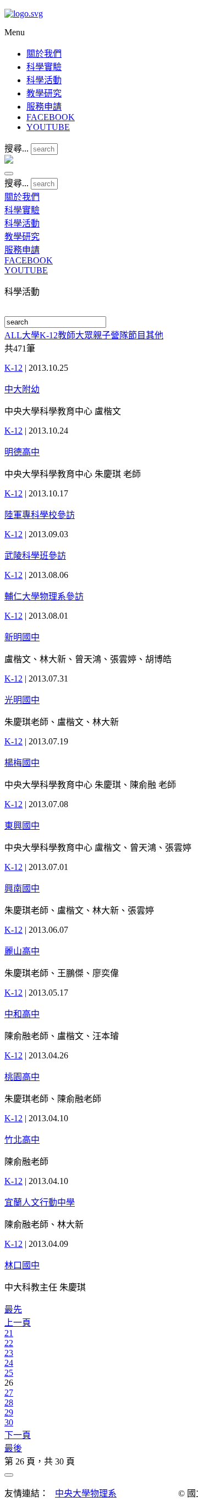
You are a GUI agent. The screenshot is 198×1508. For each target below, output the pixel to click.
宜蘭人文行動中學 (39, 1202)
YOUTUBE (48, 127)
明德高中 (22, 452)
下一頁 (17, 1435)
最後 (13, 1448)
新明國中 (22, 637)
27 (8, 1392)
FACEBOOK (50, 117)
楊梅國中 (22, 762)
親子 (102, 335)
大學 (31, 335)
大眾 (84, 335)
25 (8, 1372)
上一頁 (17, 1322)
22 (8, 1343)
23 (8, 1353)
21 (8, 1333)
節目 (137, 335)
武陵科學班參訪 (35, 555)
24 (8, 1363)
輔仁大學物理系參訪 (44, 596)
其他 (154, 335)
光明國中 (22, 700)
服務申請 (44, 106)
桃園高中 (22, 1077)
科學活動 (44, 80)
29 (8, 1412)
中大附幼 (22, 389)
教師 (66, 335)
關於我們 (44, 53)
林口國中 (22, 1265)
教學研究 (44, 93)
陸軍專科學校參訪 (39, 515)
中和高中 (22, 1014)
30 (8, 1422)
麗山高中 (22, 951)
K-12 (49, 335)
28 (8, 1402)
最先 (13, 1309)
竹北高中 (22, 1139)
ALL (13, 335)
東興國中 (22, 825)
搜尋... (16, 148)
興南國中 (22, 888)
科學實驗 (44, 67)
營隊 (119, 335)
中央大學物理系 (86, 1493)
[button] (8, 173)
